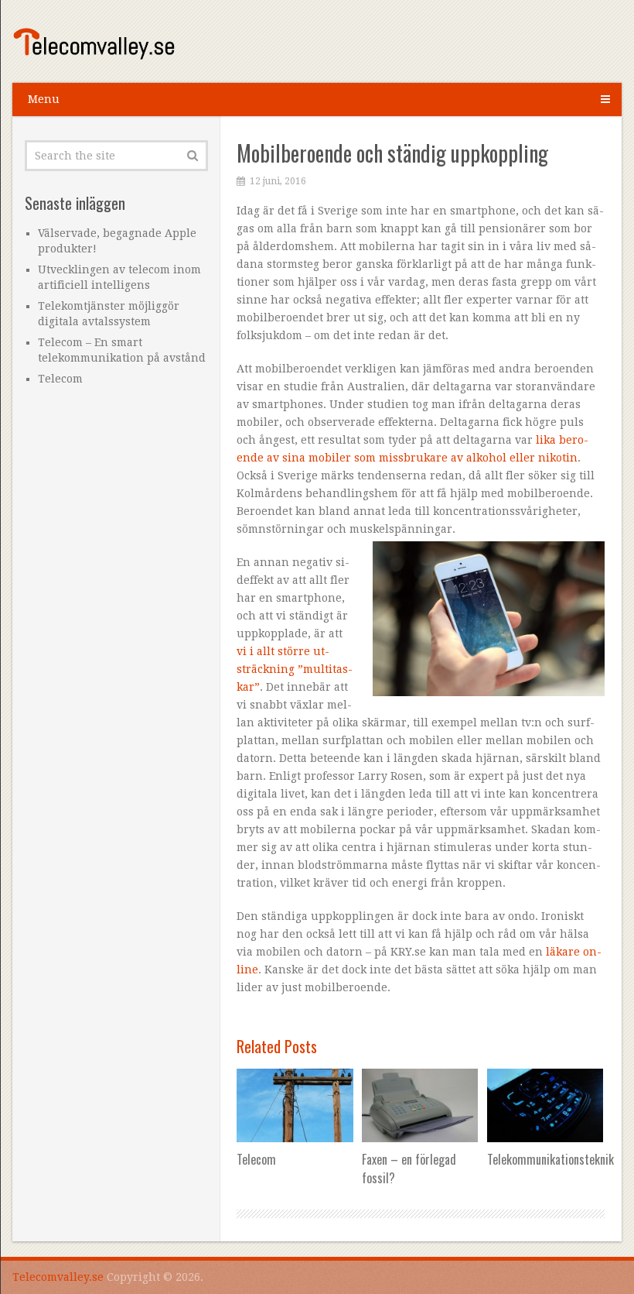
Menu (44, 99)
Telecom (60, 378)
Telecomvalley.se (58, 1277)
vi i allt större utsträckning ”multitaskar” (295, 669)
